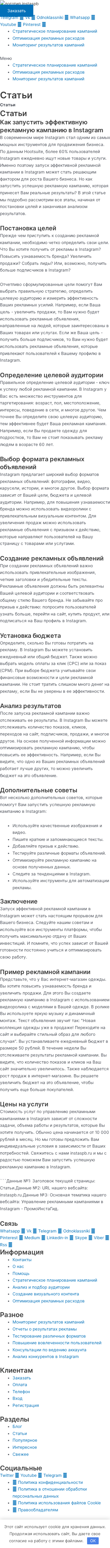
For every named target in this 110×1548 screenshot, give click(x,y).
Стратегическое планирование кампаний (55, 31)
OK (93, 1540)
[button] (55, 58)
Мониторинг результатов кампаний (48, 44)
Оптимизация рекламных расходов (49, 38)
